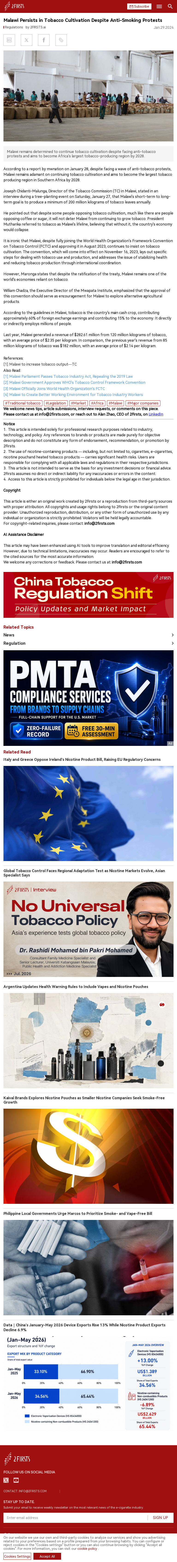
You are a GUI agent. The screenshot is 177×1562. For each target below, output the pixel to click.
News (8, 635)
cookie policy (87, 1548)
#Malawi (115, 403)
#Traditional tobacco (23, 403)
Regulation (14, 643)
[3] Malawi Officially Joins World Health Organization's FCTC (54, 389)
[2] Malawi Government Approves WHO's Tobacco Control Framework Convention (74, 382)
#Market (78, 403)
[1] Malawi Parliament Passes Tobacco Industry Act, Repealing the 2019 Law (68, 376)
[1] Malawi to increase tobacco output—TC (40, 364)
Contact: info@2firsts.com (25, 1491)
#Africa (97, 403)
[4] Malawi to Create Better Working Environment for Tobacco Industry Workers (73, 395)
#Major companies (143, 403)
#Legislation (56, 403)
